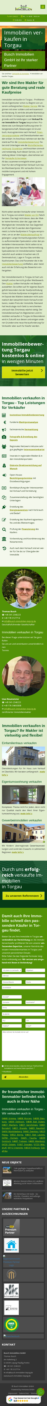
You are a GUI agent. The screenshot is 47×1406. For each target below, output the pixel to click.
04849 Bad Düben (35, 1121)
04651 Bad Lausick (35, 1134)
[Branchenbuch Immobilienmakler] (11, 1336)
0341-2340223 (13, 16)
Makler (9, 283)
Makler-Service (30, 106)
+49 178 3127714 (13, 1369)
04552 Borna (16, 1134)
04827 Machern (9, 1125)
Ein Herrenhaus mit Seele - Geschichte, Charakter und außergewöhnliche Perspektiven (27, 1196)
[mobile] (42, 7)
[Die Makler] (23, 589)
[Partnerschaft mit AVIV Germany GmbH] (11, 1227)
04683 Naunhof (37, 1128)
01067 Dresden (24, 1144)
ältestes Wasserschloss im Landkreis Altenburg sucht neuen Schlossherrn (28, 1182)
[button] (40, 1392)
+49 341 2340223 (13, 1366)
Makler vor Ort (32, 215)
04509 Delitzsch (16, 1121)
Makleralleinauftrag (30, 234)
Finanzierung (28, 529)
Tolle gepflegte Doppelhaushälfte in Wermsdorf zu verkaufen (28, 1169)
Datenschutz (24, 1393)
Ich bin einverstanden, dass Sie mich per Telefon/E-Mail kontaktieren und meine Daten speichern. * (23, 1067)
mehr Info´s (26, 813)
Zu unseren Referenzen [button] (22, 896)
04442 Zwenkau (30, 1131)
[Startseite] (23, 7)
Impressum (12, 1393)
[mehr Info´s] (23, 756)
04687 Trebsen (19, 1141)
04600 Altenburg (36, 1141)
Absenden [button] (23, 1077)
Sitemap (34, 1393)
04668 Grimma (9, 1118)
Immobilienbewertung (28, 142)
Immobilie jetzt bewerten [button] (22, 372)
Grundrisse (17, 148)
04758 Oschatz (10, 1138)
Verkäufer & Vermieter (20, 74)
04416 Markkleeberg (12, 1131)
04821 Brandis (19, 1128)
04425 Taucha (28, 1138)
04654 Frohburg (32, 1147)
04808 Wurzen (25, 1118)
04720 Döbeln (9, 1144)
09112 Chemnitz (15, 1147)
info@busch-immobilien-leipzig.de (20, 621)
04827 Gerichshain (28, 1125)
